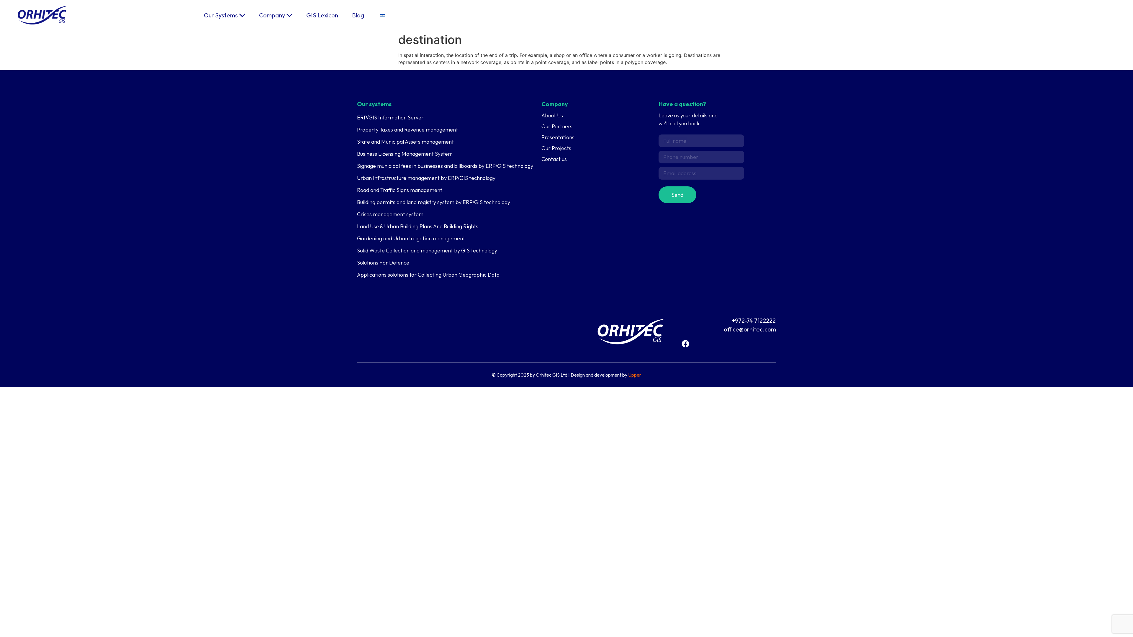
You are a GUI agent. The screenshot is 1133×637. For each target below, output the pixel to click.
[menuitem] (382, 15)
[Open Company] (289, 15)
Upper (634, 375)
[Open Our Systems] (242, 15)
